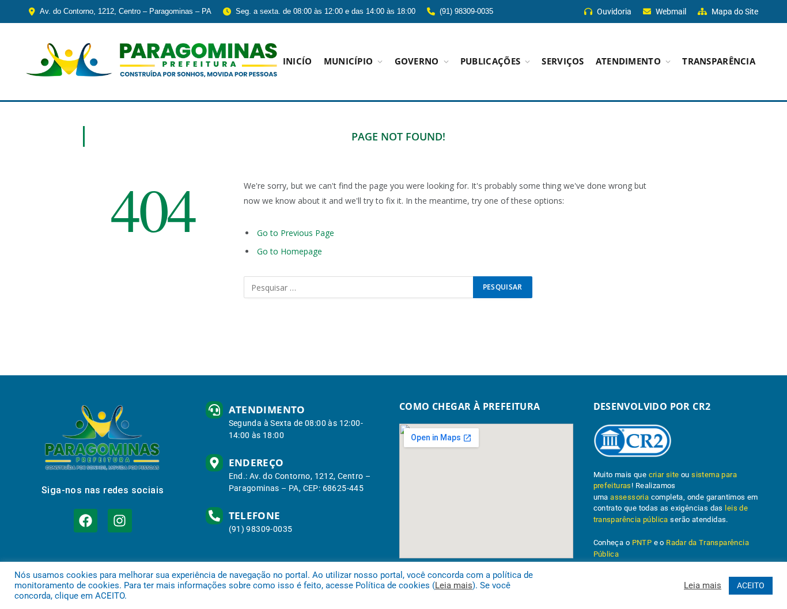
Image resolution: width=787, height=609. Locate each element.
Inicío (297, 61)
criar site (664, 474)
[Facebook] (85, 520)
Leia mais (453, 585)
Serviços (563, 61)
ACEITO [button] (751, 585)
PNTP (642, 542)
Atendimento (628, 61)
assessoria (629, 497)
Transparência (718, 61)
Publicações (490, 61)
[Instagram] (119, 520)
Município (348, 61)
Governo (417, 61)
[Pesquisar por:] (359, 287)
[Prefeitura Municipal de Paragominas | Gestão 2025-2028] (151, 61)
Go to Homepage (289, 251)
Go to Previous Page (295, 232)
